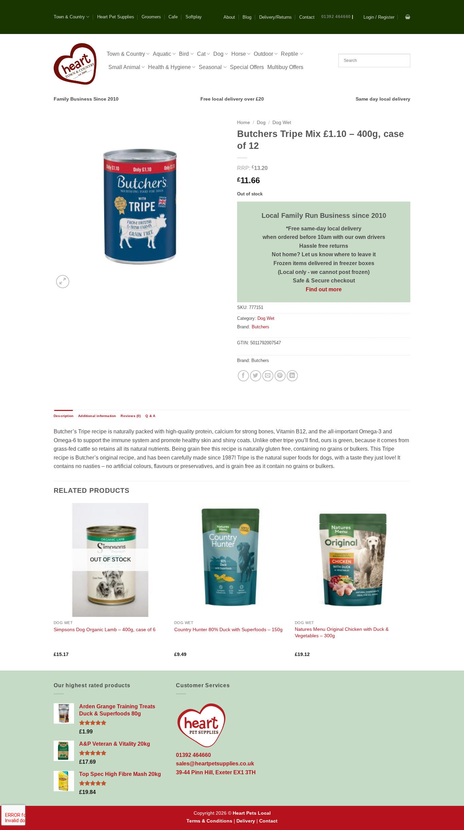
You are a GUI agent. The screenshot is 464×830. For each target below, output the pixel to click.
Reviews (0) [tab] (131, 416)
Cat (201, 54)
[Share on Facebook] (243, 375)
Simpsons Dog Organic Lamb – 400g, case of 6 (105, 629)
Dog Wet (281, 122)
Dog (218, 54)
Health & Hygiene (169, 67)
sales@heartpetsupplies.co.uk (215, 763)
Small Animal (124, 67)
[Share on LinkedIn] (292, 375)
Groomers (151, 16)
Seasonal (210, 67)
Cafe (173, 16)
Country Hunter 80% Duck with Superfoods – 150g (228, 629)
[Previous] (54, 586)
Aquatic (162, 54)
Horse (238, 54)
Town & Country (69, 16)
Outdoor (263, 54)
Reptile (289, 54)
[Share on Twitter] (255, 375)
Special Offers (247, 67)
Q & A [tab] (150, 416)
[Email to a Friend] (267, 375)
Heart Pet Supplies (115, 16)
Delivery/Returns (275, 17)
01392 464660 (336, 16)
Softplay (193, 16)
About (229, 17)
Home (243, 122)
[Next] (408, 586)
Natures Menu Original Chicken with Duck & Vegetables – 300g (342, 632)
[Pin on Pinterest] (280, 375)
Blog (247, 17)
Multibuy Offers (285, 67)
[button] (378, 17)
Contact (307, 17)
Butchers (260, 326)
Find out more (324, 289)
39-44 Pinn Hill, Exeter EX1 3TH (216, 772)
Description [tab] (63, 416)
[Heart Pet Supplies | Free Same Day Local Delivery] (75, 63)
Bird (184, 54)
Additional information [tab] (97, 416)
